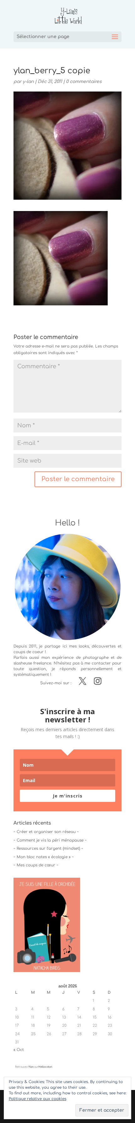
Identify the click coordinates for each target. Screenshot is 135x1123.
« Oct (19, 1050)
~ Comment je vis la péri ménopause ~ (50, 840)
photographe (96, 657)
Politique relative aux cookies (37, 1099)
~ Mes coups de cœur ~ (36, 865)
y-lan (28, 81)
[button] (61, 258)
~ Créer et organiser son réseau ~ (46, 832)
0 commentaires (84, 81)
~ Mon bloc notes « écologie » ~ (44, 857)
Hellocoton (45, 1066)
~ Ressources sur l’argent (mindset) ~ (48, 848)
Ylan (31, 1066)
